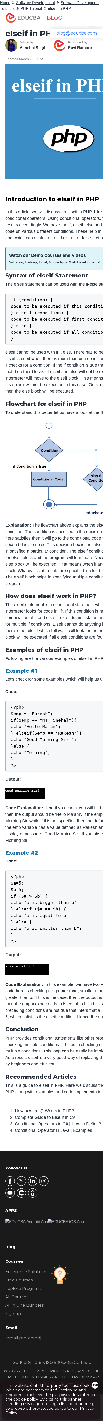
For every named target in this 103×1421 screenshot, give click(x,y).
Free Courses (19, 1280)
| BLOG (52, 18)
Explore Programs (24, 1288)
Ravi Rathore (80, 48)
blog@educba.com (76, 33)
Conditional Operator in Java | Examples (53, 1130)
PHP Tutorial (31, 8)
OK (95, 1385)
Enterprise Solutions (26, 1271)
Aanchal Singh (33, 48)
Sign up (13, 1313)
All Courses (17, 1296)
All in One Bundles (24, 1305)
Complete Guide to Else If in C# (45, 1117)
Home (5, 3)
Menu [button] (89, 18)
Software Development (35, 3)
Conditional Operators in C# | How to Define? (58, 1123)
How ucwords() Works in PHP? (44, 1110)
